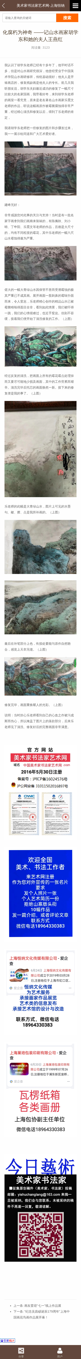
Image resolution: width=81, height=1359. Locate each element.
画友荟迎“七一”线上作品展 (42, 1305)
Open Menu (75, 5)
